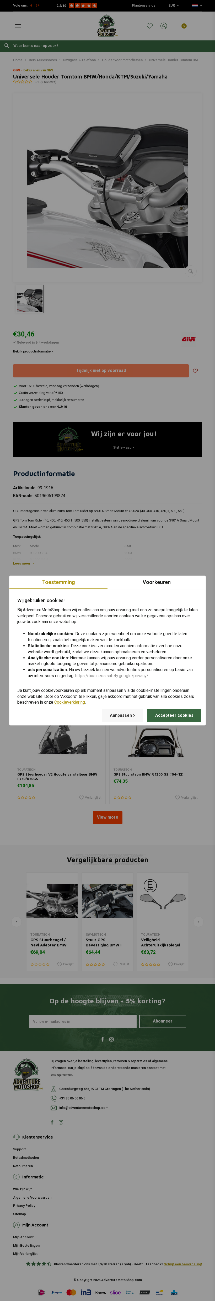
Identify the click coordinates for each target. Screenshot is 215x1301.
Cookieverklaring (69, 702)
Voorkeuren (157, 582)
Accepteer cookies (174, 715)
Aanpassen (121, 715)
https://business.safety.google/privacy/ (111, 675)
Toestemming (58, 582)
